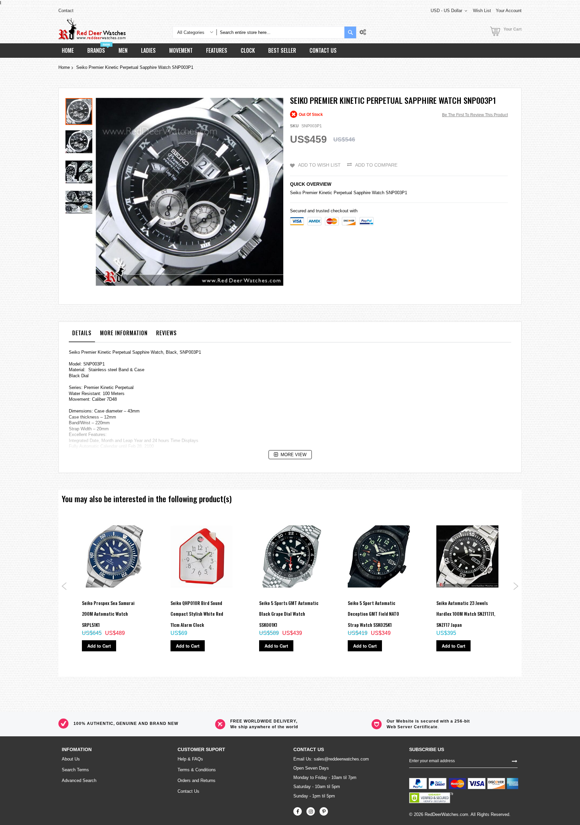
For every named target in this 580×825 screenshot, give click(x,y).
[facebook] (297, 811)
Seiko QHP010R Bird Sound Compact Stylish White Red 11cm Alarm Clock (197, 613)
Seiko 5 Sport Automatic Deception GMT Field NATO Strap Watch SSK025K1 (373, 613)
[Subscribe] (514, 760)
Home (64, 67)
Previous (64, 586)
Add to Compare (376, 165)
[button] (80, 140)
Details (82, 333)
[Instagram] (310, 811)
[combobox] (280, 32)
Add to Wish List (319, 165)
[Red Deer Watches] (92, 29)
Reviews (166, 333)
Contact (66, 10)
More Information (124, 333)
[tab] (82, 334)
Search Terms (75, 769)
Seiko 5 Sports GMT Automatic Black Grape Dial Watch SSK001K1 (289, 613)
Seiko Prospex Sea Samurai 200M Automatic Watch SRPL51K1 (108, 613)
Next (515, 586)
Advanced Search (79, 780)
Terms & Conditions (197, 769)
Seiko (295, 192)
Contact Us (188, 791)
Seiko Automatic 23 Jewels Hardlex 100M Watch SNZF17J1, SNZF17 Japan (465, 613)
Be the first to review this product (475, 115)
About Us (71, 759)
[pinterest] (324, 811)
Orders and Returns (196, 780)
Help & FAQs (190, 759)
